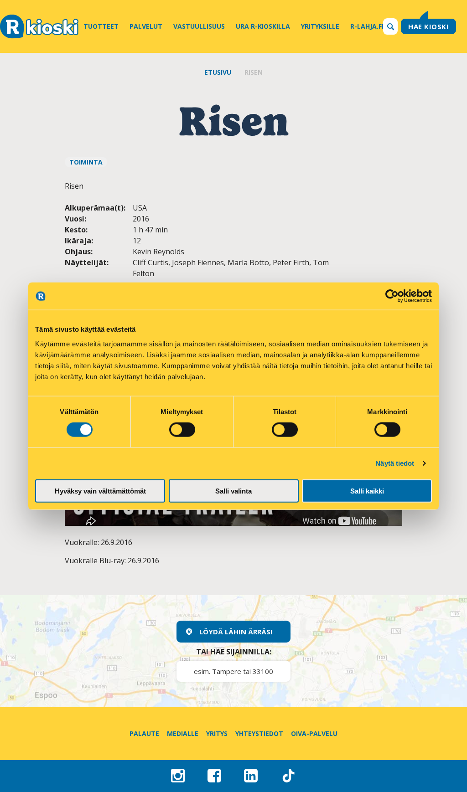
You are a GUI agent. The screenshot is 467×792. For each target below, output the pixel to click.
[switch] (182, 429)
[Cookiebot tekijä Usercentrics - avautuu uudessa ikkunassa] (392, 296)
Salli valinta (233, 490)
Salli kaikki (367, 490)
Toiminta (86, 162)
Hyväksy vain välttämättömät (100, 490)
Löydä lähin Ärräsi (236, 631)
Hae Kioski (428, 26)
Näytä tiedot (394, 463)
